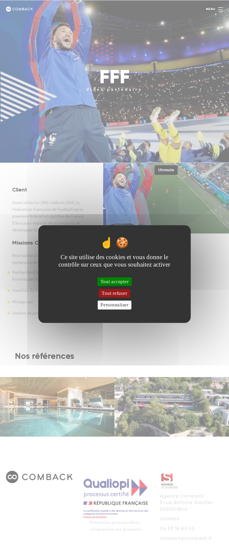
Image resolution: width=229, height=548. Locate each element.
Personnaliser (114, 305)
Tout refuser (114, 293)
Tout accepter (114, 281)
